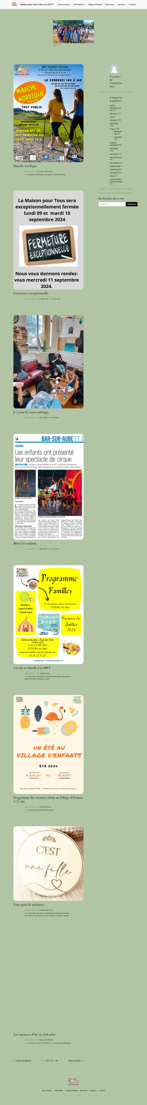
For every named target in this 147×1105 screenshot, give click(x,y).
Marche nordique (25, 166)
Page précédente (22, 1060)
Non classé (56, 299)
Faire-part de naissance (28, 905)
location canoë (115, 166)
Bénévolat (32, 913)
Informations (48, 174)
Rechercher (132, 204)
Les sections (38, 916)
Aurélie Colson (45, 673)
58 (57, 1060)
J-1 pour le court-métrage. (31, 412)
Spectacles (118, 137)
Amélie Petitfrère (45, 807)
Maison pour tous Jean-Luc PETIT (37, 4)
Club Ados (32, 676)
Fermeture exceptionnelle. (31, 293)
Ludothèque (114, 169)
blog (111, 117)
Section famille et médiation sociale (37, 679)
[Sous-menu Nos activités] (70, 4)
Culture (39, 1043)
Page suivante (76, 1060)
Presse (112, 176)
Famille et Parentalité (36, 174)
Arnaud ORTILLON (45, 171)
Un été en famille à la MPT (32, 668)
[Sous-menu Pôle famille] (84, 4)
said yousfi (44, 299)
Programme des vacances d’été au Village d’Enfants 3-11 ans (48, 800)
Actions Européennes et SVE (115, 107)
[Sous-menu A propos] (125, 4)
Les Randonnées (59, 174)
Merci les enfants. (25, 544)
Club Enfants (41, 676)
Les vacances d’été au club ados (34, 1035)
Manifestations (66, 1043)
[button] (54, 31)
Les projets (56, 1043)
